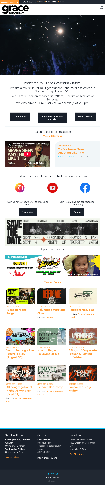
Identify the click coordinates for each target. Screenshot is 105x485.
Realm (77, 212)
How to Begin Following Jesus (48, 352)
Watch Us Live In (29, 2)
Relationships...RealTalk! (85, 310)
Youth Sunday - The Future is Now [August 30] (20, 353)
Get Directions (77, 454)
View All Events (52, 282)
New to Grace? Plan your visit (52, 118)
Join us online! (12, 457)
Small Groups (85, 116)
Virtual (49, 317)
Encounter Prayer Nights (81, 388)
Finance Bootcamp (50, 387)
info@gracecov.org (47, 458)
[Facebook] (48, 474)
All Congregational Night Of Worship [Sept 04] (19, 390)
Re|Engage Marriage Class (51, 311)
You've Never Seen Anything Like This (71, 150)
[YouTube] (52, 474)
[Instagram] (57, 474)
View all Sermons (52, 136)
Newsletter (28, 212)
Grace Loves (20, 116)
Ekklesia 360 (52, 481)
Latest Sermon (64, 146)
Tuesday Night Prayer (16, 311)
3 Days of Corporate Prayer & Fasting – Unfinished (83, 353)
